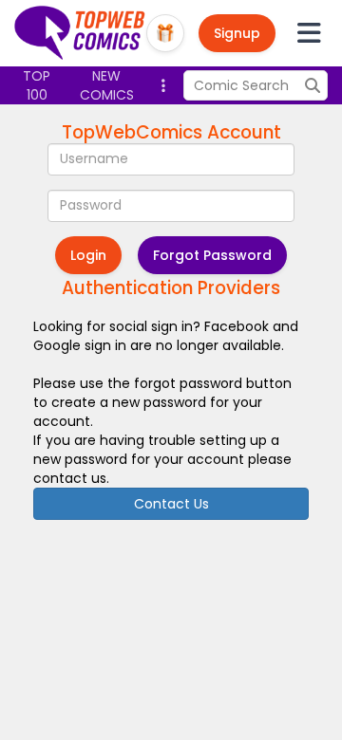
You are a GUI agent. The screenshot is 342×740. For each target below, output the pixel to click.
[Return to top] (80, 33)
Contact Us (171, 503)
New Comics (107, 85)
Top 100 (36, 85)
